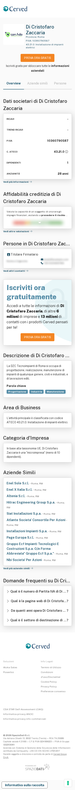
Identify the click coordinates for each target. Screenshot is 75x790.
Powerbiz (8, 672)
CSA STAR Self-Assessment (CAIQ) (23, 709)
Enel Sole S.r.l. (18, 483)
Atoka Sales (10, 667)
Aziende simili (37, 83)
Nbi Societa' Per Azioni (25, 560)
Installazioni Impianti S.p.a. (27, 531)
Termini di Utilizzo (51, 667)
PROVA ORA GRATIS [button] (37, 57)
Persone (60, 83)
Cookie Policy (49, 681)
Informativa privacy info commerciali (24, 719)
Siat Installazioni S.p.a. (24, 513)
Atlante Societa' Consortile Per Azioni (36, 520)
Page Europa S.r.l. (21, 537)
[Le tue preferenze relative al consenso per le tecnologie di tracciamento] (68, 783)
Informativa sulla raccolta (24, 785)
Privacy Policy (49, 686)
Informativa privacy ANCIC (18, 714)
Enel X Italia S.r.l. (20, 490)
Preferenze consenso (53, 691)
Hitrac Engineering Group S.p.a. (31, 502)
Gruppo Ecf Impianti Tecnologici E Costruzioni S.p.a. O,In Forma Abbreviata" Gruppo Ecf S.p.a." (33, 548)
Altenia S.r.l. (16, 496)
